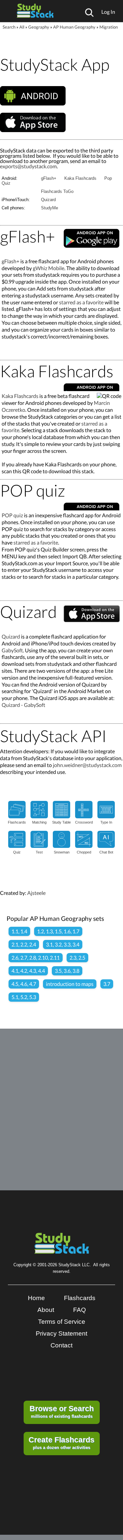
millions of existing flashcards (62, 1411)
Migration (108, 27)
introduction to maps (69, 984)
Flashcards (79, 1298)
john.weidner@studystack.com (87, 765)
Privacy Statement (61, 1333)
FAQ (79, 1309)
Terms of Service (61, 1321)
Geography (38, 27)
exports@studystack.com (28, 166)
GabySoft (12, 650)
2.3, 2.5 (77, 957)
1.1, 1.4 (19, 931)
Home (36, 1298)
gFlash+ (48, 178)
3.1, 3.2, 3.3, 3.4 (62, 944)
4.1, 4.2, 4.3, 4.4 (28, 971)
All (21, 27)
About (45, 1309)
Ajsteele (36, 893)
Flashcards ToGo (57, 191)
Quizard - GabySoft (23, 705)
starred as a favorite (81, 302)
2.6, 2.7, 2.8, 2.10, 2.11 (35, 957)
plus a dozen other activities (61, 1442)
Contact (61, 1345)
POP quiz (12, 515)
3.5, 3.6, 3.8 (67, 971)
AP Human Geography (74, 27)
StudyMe (49, 207)
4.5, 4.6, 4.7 (23, 984)
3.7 (106, 984)
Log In (108, 12)
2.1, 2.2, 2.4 (23, 944)
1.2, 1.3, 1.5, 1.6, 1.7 (58, 931)
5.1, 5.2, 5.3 (23, 997)
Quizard (48, 199)
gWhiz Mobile (48, 268)
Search (9, 27)
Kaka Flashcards (80, 178)
